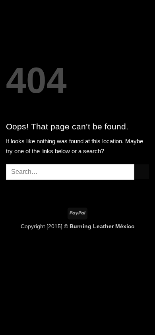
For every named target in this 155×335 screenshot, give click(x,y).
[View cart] (145, 14)
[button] (10, 13)
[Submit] (141, 171)
